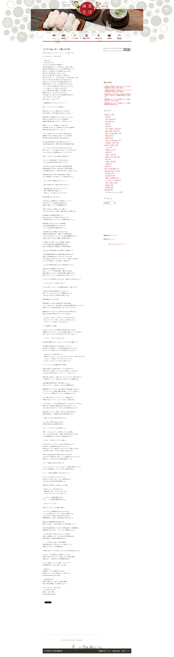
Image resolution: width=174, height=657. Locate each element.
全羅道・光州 (69, 53)
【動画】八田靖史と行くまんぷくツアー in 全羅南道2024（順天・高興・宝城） (117, 87)
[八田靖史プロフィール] (102, 5)
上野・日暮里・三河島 (111, 128)
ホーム (54, 38)
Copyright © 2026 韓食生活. (53, 651)
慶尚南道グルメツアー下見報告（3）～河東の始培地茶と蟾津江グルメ (117, 103)
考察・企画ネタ (109, 182)
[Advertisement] (58, 620)
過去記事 (119, 38)
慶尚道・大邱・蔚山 (111, 157)
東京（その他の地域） (111, 133)
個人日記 (107, 173)
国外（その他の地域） (110, 168)
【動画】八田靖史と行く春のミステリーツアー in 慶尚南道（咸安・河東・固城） (117, 90)
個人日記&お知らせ (109, 171)
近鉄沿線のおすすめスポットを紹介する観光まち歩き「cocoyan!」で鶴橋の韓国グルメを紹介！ (117, 95)
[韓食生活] (87, 15)
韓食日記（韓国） (109, 145)
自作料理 (107, 187)
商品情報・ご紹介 (110, 142)
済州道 (107, 164)
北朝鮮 (106, 166)
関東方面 (107, 135)
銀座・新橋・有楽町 (111, 131)
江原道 (107, 152)
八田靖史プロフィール (104, 651)
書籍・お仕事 (86, 38)
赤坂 (106, 126)
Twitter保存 (108, 175)
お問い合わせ (116, 651)
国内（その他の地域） (111, 140)
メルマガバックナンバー (58, 53)
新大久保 (107, 121)
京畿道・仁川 (109, 150)
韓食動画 (109, 38)
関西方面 (107, 138)
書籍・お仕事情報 (110, 178)
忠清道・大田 (109, 154)
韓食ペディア (98, 38)
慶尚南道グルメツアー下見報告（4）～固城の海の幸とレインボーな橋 (117, 99)
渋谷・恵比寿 (109, 119)
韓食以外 (107, 185)
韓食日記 (63, 38)
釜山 (106, 159)
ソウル (107, 147)
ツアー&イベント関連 (111, 180)
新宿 (106, 124)
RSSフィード (126, 651)
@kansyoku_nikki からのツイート (117, 244)
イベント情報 (74, 38)
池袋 (106, 117)
